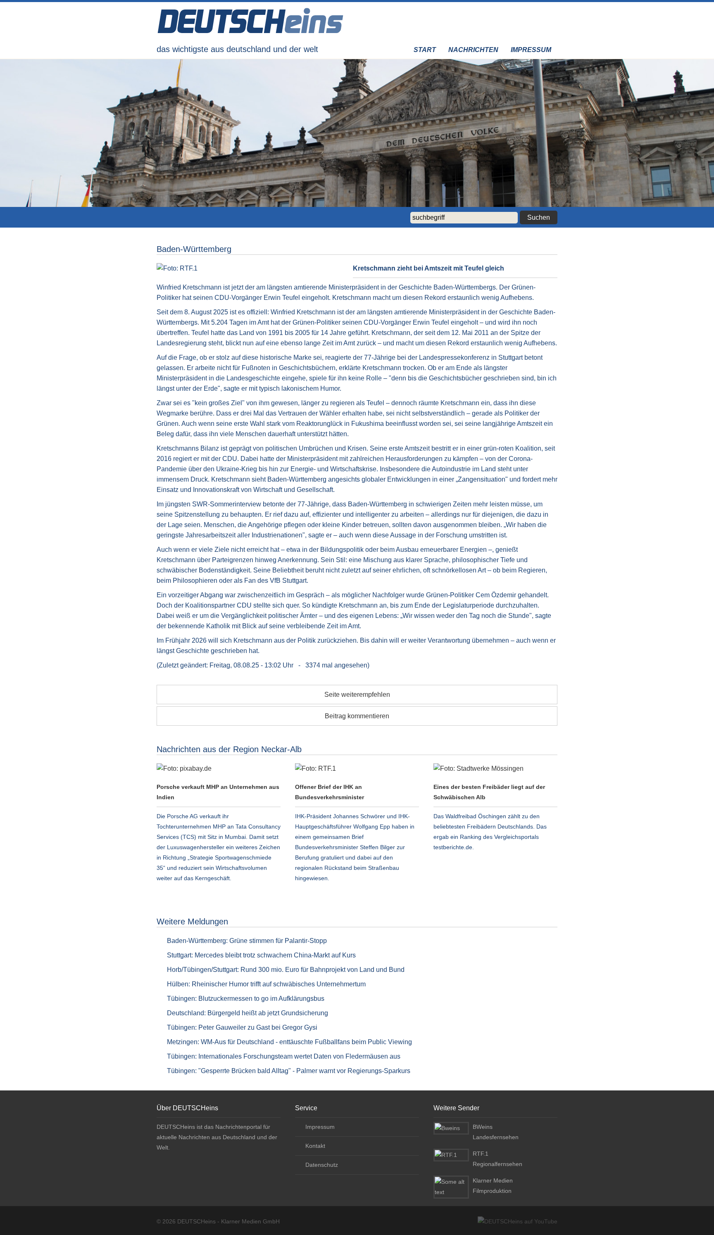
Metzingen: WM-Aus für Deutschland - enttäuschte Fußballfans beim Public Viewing (289, 1041)
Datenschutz (321, 1164)
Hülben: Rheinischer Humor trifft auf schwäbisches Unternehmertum (266, 984)
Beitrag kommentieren (357, 716)
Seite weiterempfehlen (357, 694)
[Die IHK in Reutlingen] (357, 768)
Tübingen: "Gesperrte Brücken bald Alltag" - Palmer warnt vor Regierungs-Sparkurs (288, 1070)
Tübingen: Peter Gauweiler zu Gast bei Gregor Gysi (242, 1027)
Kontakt (315, 1145)
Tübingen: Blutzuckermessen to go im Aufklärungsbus (245, 998)
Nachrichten (473, 49)
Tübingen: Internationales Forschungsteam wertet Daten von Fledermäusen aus (283, 1056)
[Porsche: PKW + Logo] (219, 768)
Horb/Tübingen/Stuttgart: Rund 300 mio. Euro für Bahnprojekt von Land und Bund (286, 969)
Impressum (531, 49)
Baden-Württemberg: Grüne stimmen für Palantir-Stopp (247, 940)
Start (425, 49)
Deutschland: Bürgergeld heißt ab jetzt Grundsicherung (247, 1012)
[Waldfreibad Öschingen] (495, 768)
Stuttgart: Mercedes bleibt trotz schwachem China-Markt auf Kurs (261, 955)
